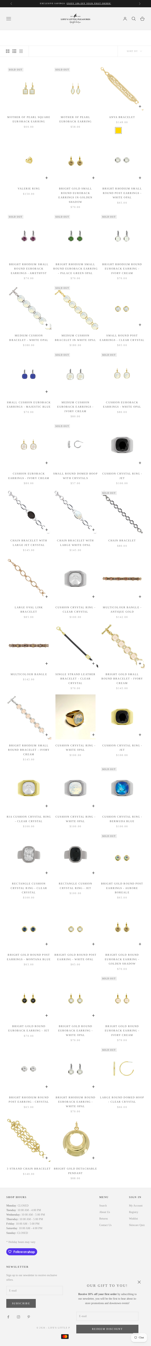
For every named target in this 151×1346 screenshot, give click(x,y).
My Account (136, 1205)
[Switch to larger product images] (7, 51)
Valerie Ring (29, 188)
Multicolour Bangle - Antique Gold (122, 609)
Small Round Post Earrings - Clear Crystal (122, 337)
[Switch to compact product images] (21, 51)
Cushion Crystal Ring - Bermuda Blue (122, 819)
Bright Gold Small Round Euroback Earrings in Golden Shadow (75, 195)
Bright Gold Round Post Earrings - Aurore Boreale (122, 888)
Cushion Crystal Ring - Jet (122, 475)
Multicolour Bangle (29, 674)
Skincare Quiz (137, 1225)
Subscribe (21, 1303)
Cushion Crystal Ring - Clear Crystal (75, 609)
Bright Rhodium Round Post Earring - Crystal (29, 1099)
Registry (133, 1212)
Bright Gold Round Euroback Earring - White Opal (75, 1031)
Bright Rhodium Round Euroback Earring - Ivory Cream (122, 269)
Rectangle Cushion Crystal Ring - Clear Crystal (29, 888)
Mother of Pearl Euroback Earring (75, 119)
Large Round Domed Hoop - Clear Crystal (122, 1099)
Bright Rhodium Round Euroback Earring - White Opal (75, 1102)
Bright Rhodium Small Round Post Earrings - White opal (122, 193)
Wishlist (133, 1218)
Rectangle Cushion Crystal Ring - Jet (75, 885)
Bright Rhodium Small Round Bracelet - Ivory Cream (29, 750)
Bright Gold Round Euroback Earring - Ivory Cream (122, 1031)
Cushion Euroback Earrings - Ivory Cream (28, 475)
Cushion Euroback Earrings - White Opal (122, 404)
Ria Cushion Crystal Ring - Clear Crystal (29, 819)
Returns (103, 1218)
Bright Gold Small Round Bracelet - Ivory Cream (122, 679)
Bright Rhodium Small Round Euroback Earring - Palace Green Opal (75, 269)
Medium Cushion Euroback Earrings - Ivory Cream (75, 407)
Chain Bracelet (122, 540)
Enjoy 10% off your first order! (89, 3)
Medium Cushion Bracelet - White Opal (28, 337)
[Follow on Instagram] (18, 1317)
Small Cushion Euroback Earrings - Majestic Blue (29, 404)
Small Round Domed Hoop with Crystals (75, 475)
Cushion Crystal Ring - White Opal (75, 747)
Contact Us (105, 1225)
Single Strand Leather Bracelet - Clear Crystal (75, 679)
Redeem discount (107, 1329)
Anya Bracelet (122, 117)
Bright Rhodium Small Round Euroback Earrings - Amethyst (29, 269)
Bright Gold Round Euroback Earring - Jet (28, 1028)
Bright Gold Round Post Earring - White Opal (75, 957)
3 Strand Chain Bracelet (29, 1168)
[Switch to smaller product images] (14, 51)
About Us (104, 1212)
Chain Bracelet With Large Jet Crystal (28, 542)
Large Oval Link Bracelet (29, 609)
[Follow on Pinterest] (29, 1317)
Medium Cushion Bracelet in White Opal (75, 337)
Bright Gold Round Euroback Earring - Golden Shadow (122, 959)
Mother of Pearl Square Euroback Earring (28, 119)
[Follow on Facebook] (8, 1317)
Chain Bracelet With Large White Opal (75, 542)
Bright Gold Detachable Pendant (75, 1170)
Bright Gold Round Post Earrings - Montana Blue (29, 957)
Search (103, 1205)
